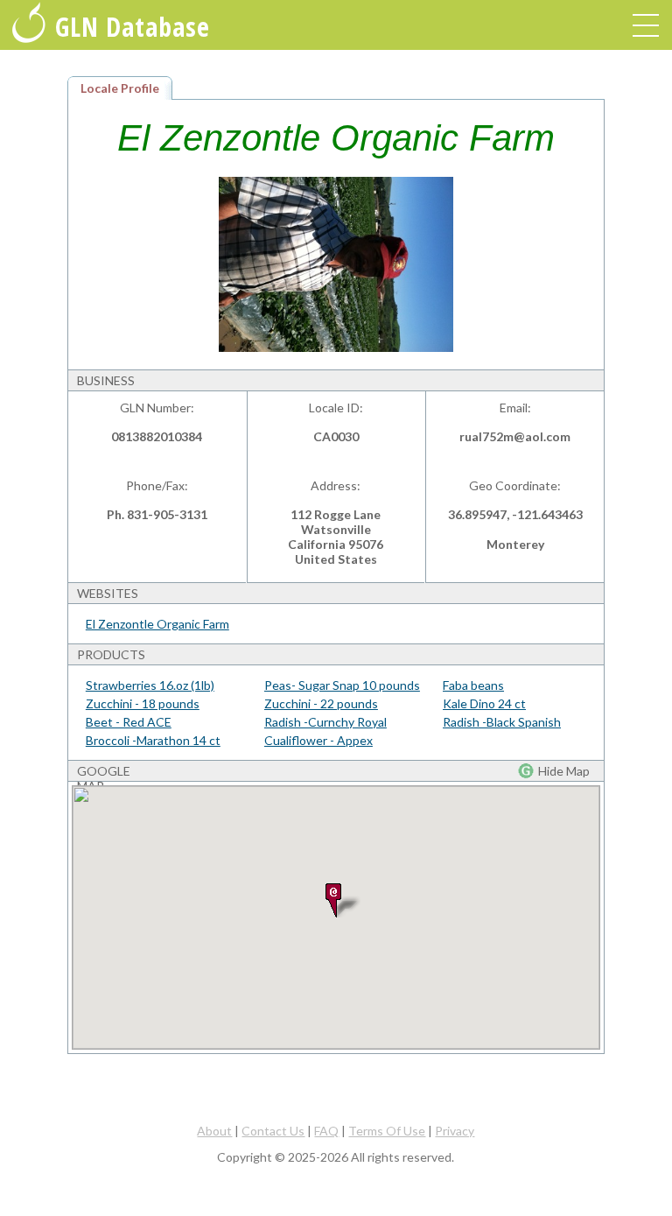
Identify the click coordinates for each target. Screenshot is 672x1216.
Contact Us (273, 1130)
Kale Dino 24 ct (484, 703)
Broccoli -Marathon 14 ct (153, 740)
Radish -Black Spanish (502, 721)
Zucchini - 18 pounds (143, 703)
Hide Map (564, 770)
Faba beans (473, 685)
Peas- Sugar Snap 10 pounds (342, 685)
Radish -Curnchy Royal (325, 721)
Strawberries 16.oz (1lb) (150, 685)
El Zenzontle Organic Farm (157, 623)
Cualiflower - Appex (318, 740)
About (214, 1130)
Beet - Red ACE (129, 721)
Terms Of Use (386, 1130)
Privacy (454, 1130)
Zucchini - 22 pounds (321, 703)
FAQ (326, 1130)
